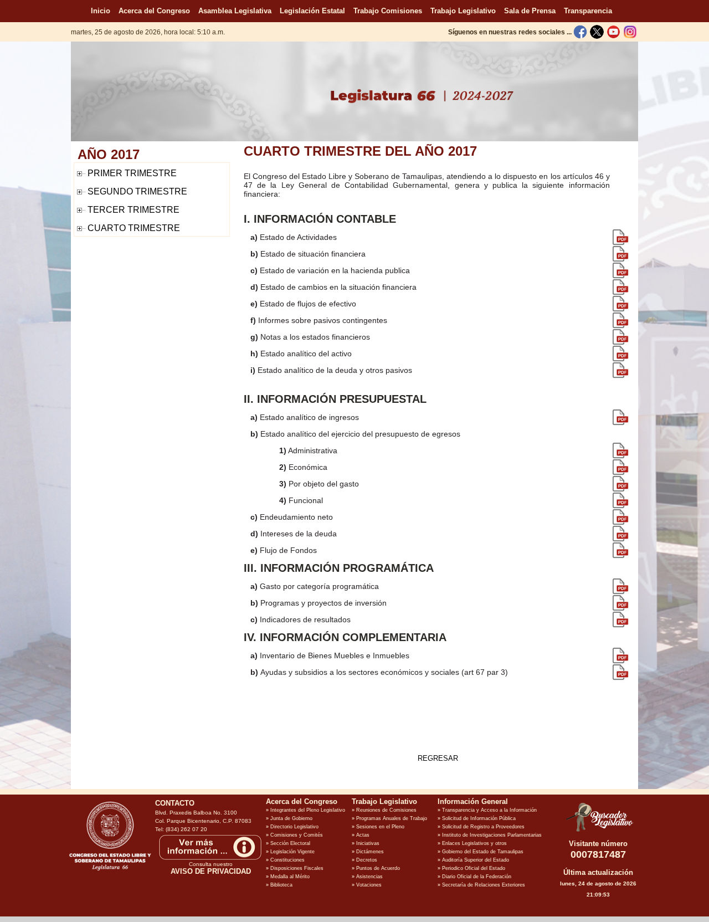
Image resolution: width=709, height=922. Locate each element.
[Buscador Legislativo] (598, 831)
